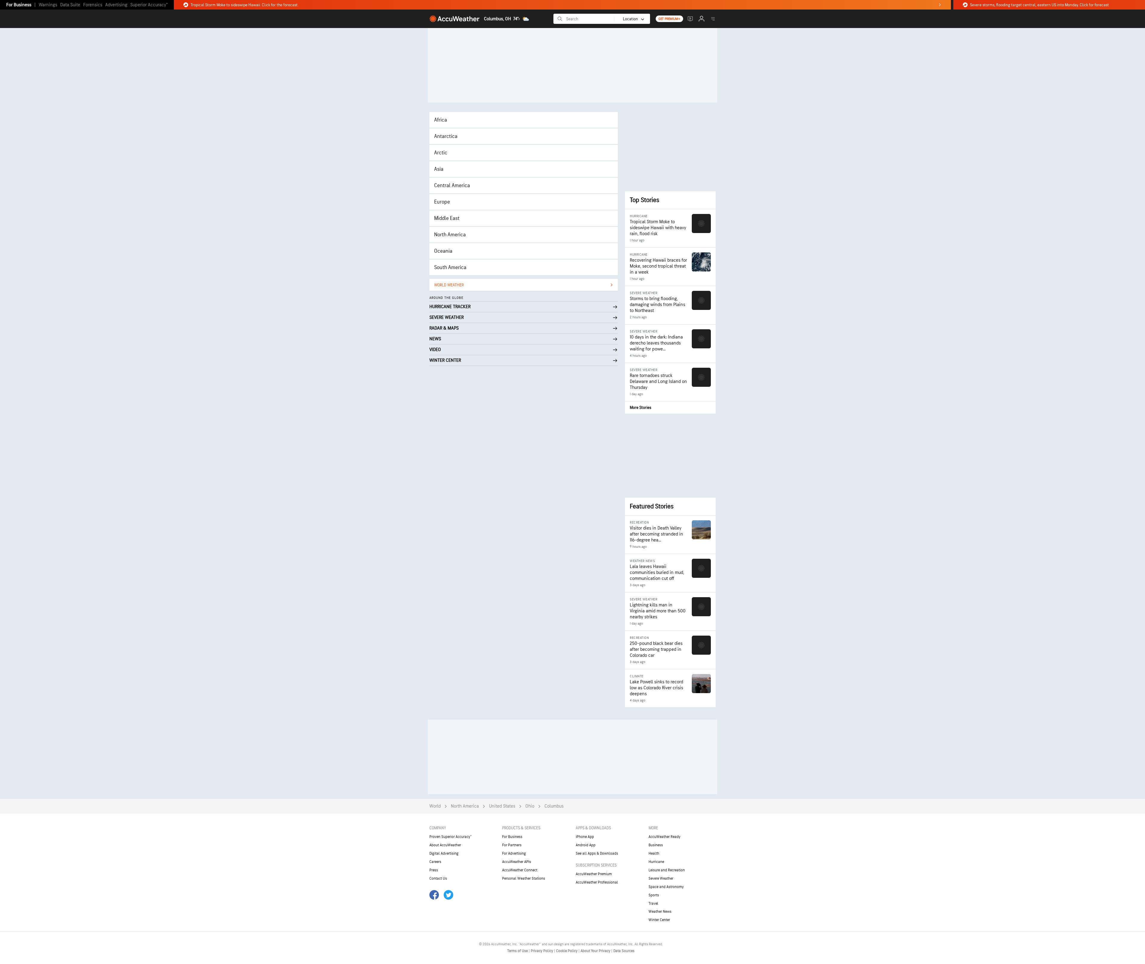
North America (450, 235)
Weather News (660, 911)
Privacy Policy (542, 951)
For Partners (512, 845)
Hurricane (656, 861)
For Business (18, 5)
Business (656, 845)
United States (502, 806)
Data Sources (624, 951)
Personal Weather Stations (523, 878)
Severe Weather (661, 878)
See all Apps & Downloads (597, 853)
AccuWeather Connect (519, 870)
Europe (442, 202)
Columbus (554, 806)
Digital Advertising (444, 853)
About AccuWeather (445, 845)
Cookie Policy (567, 951)
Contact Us (438, 878)
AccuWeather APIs (516, 861)
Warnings (48, 5)
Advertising (116, 5)
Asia (438, 169)
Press (433, 870)
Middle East (446, 218)
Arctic (440, 153)
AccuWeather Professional (597, 882)
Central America (452, 185)
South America (450, 267)
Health (654, 853)
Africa (440, 120)
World (435, 806)
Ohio (529, 806)
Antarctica (445, 136)
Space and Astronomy (666, 886)
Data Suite (70, 5)
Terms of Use (518, 951)
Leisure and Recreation (667, 870)
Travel (653, 903)
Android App (585, 845)
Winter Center (659, 920)
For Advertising (514, 853)
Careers (435, 861)
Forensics (92, 5)
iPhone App (585, 836)
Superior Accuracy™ (149, 5)
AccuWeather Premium (594, 874)
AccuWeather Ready (664, 836)
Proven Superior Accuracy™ (450, 836)
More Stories (640, 407)
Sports (654, 895)
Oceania (443, 251)
